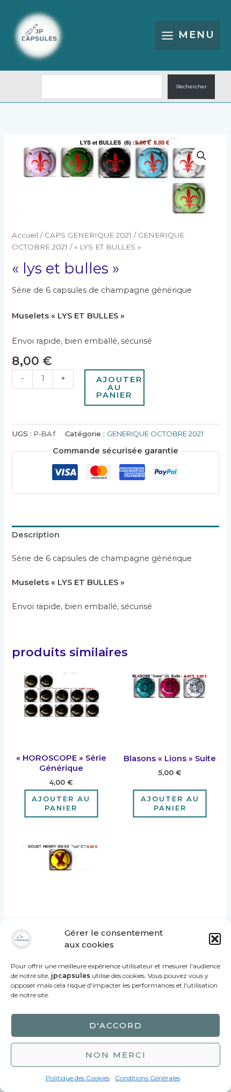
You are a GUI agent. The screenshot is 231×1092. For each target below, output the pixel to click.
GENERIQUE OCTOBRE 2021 (155, 433)
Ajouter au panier (119, 387)
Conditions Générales (147, 1078)
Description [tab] (36, 535)
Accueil (25, 235)
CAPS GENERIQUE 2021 (88, 235)
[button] (215, 939)
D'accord (115, 1025)
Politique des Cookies (78, 1078)
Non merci (115, 1055)
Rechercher (191, 86)
